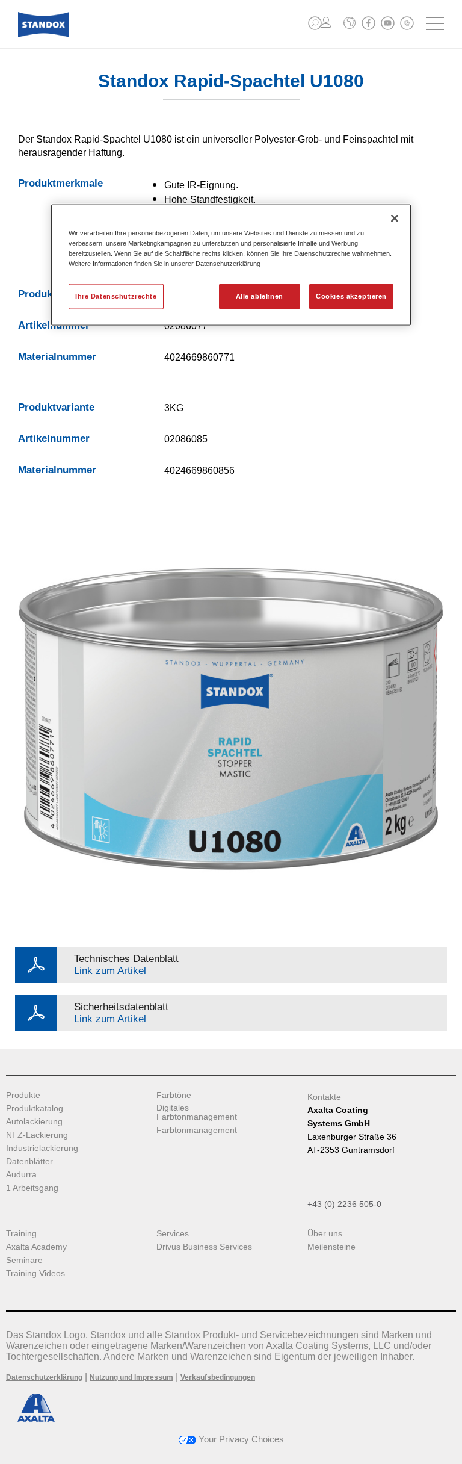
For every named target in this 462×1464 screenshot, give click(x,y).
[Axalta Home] (43, 34)
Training (21, 1233)
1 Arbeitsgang (32, 1188)
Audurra (21, 1174)
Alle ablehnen (259, 296)
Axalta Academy (36, 1247)
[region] (231, 264)
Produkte (23, 1095)
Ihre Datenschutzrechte (116, 296)
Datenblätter (29, 1161)
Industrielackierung (42, 1148)
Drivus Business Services (204, 1247)
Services (172, 1233)
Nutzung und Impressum (131, 1377)
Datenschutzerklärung (44, 1377)
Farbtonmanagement (196, 1130)
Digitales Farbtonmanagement (196, 1112)
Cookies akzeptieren (351, 296)
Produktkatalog (34, 1108)
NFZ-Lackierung (37, 1135)
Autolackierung (34, 1121)
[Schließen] (394, 218)
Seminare (24, 1260)
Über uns (324, 1233)
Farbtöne (173, 1095)
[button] (315, 23)
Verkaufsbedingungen (217, 1377)
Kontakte (324, 1097)
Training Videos (35, 1273)
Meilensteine (331, 1247)
